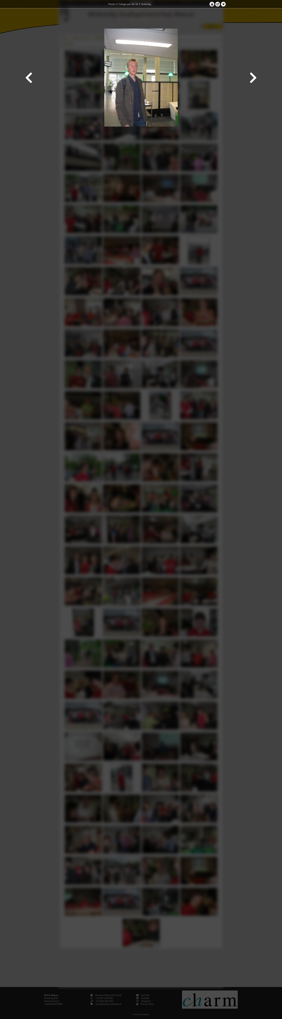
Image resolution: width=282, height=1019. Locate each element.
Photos (111, 4)
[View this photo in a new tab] (217, 4)
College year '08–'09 (128, 4)
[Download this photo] (212, 4)
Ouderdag (146, 4)
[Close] (223, 4)
